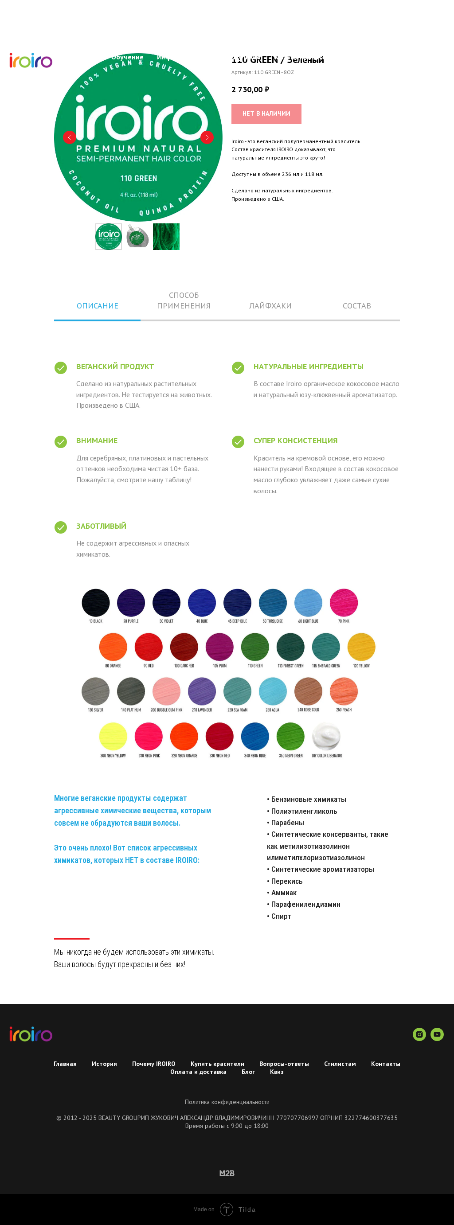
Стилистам (353, 65)
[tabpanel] (227, 674)
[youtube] (437, 1038)
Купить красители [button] (305, 56)
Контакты (400, 65)
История (104, 1064)
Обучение (127, 56)
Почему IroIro (239, 56)
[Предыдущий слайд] (69, 137)
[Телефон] (436, 61)
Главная (85, 56)
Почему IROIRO (154, 1064)
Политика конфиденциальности (227, 1102)
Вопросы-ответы (382, 56)
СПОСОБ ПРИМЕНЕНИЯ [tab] (184, 300)
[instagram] (419, 1038)
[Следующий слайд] (207, 137)
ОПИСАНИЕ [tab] (97, 305)
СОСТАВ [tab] (357, 305)
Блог (248, 1072)
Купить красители (217, 1064)
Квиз (277, 1072)
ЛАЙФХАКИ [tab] (270, 305)
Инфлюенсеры (180, 56)
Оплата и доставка (198, 1072)
